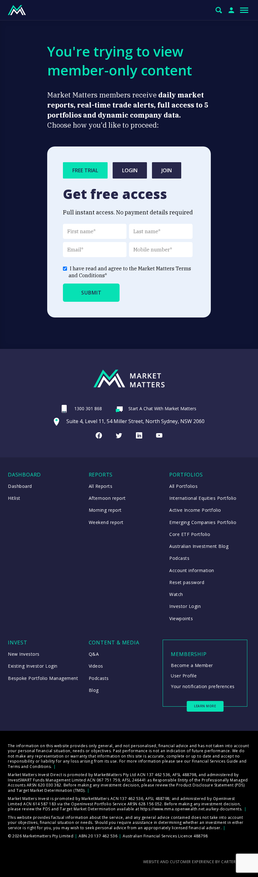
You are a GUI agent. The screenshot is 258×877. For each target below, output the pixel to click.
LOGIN (129, 170)
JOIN (166, 170)
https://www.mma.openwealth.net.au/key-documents (191, 809)
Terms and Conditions (29, 766)
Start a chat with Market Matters (162, 408)
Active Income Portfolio (195, 510)
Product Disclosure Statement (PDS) (210, 785)
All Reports (101, 486)
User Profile (184, 676)
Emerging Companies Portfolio (202, 522)
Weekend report (106, 522)
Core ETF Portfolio (189, 534)
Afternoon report (107, 498)
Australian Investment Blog (198, 546)
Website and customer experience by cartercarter (196, 861)
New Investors (24, 654)
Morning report (105, 510)
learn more (205, 706)
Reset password (186, 582)
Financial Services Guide (215, 761)
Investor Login (185, 606)
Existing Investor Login (33, 666)
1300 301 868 (88, 408)
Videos (96, 666)
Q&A (94, 654)
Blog (94, 690)
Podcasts (179, 558)
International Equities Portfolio (202, 498)
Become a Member (192, 665)
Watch (176, 594)
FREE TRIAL (85, 170)
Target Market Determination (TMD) (50, 790)
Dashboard (20, 486)
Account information (191, 570)
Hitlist (14, 498)
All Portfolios (183, 486)
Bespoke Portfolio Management (43, 678)
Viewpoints (181, 618)
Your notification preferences (203, 686)
